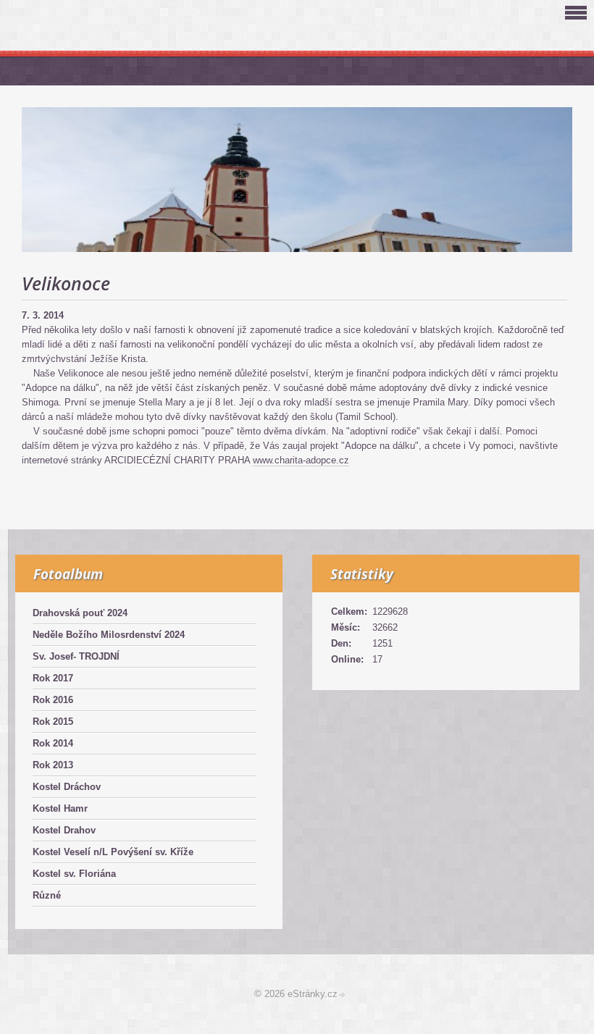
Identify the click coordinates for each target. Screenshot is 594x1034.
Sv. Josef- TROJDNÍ (76, 656)
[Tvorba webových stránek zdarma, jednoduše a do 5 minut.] (343, 995)
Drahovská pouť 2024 (80, 613)
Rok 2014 (53, 743)
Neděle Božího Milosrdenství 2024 (109, 634)
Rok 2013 (53, 765)
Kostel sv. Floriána (74, 873)
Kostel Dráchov (67, 786)
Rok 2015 (53, 721)
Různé (47, 895)
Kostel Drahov (64, 830)
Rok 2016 (53, 699)
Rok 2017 (53, 678)
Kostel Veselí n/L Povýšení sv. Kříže (113, 851)
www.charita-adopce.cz (301, 460)
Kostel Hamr (60, 808)
